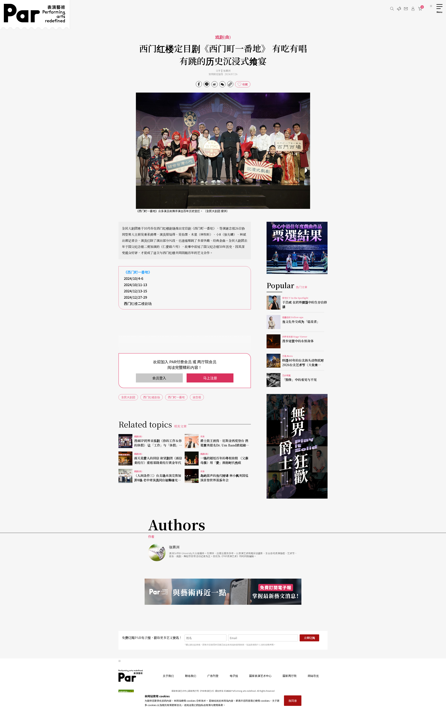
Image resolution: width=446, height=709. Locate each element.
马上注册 (210, 377)
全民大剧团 (128, 397)
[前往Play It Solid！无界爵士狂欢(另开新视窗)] (297, 446)
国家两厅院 (290, 676)
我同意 (293, 701)
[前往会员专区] (412, 8)
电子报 (234, 676)
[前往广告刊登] (398, 8)
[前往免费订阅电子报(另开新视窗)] (223, 592)
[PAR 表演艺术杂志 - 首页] (35, 14)
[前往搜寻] (392, 8)
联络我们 (190, 676)
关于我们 (168, 676)
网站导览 (313, 676)
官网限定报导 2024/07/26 (223, 74)
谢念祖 (197, 397)
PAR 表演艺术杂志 (130, 676)
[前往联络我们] (405, 8)
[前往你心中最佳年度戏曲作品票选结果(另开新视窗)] (297, 248)
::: (431, 5)
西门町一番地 (176, 397)
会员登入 (159, 377)
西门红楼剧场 (151, 397)
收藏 (245, 84)
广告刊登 (212, 676)
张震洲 (226, 70)
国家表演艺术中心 (260, 676)
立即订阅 (309, 638)
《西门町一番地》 (138, 272)
